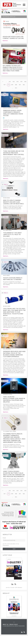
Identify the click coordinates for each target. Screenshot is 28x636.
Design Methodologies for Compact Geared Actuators (13, 37)
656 (25, 81)
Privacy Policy (13, 624)
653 (14, 81)
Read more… (5, 40)
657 (5, 84)
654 (17, 81)
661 (20, 84)
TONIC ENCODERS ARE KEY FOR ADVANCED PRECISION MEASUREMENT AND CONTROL (13, 152)
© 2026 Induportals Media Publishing (14, 626)
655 (21, 81)
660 (16, 84)
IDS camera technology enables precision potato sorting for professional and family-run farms (12, 68)
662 (24, 84)
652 (10, 81)
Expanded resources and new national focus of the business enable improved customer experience (14, 354)
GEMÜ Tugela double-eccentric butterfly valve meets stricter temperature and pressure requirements (14, 473)
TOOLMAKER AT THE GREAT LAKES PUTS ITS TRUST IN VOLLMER (12, 234)
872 (16, 88)
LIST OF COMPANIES (8, 627)
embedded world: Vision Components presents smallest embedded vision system (13, 112)
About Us (5, 624)
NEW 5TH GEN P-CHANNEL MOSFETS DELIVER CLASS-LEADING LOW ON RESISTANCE (13, 202)
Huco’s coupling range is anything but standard (12, 278)
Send (14, 549)
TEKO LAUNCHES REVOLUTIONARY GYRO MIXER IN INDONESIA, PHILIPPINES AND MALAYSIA (14, 399)
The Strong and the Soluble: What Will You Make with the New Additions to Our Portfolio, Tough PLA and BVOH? (14, 312)
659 (12, 84)
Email (4, 538)
